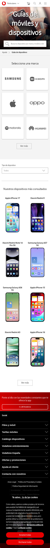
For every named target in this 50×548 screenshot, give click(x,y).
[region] (25, 518)
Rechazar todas (25, 542)
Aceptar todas (25, 535)
